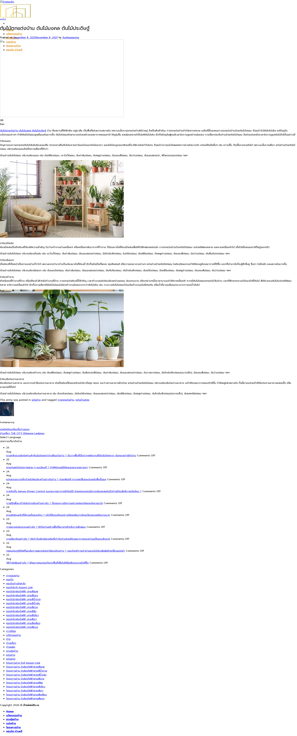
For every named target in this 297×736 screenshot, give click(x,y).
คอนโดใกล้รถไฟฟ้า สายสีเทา (21, 619)
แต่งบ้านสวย (82, 400)
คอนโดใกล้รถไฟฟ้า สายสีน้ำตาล (23, 599)
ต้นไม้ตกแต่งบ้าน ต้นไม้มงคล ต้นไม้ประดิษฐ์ (23, 131)
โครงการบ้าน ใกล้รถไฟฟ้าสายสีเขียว (25, 687)
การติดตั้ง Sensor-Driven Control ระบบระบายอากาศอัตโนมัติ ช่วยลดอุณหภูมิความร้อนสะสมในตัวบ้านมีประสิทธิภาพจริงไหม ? (73, 491)
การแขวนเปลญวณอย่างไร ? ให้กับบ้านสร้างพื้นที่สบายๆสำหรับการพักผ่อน (46, 527)
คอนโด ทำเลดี (14, 731)
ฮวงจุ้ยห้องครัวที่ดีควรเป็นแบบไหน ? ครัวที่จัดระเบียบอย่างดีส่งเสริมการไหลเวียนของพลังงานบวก (58, 515)
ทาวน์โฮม (11, 631)
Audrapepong (70, 37)
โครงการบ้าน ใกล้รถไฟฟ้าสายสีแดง (25, 699)
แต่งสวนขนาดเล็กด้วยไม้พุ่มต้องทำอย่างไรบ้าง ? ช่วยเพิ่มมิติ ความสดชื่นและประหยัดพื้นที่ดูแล (56, 479)
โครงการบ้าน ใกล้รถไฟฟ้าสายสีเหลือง (26, 695)
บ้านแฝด (10, 647)
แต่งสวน (10, 659)
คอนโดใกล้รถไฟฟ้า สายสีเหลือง (23, 623)
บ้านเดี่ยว (11, 643)
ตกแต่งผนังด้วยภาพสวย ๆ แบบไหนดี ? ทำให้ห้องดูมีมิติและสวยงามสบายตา (47, 467)
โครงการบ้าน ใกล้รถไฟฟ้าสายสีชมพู (25, 667)
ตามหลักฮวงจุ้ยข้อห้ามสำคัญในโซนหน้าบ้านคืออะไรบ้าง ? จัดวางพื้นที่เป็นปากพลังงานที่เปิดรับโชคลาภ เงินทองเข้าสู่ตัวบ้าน (71, 455)
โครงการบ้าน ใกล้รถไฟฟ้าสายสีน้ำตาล (26, 671)
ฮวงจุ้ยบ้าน (12, 651)
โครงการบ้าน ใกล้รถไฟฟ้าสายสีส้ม (24, 683)
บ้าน (8, 639)
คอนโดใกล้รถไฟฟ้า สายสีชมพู (22, 591)
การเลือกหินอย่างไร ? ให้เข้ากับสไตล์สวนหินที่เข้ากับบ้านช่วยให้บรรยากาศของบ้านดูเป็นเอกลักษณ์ (58, 539)
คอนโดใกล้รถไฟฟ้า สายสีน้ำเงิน (23, 603)
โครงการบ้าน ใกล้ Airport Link (23, 663)
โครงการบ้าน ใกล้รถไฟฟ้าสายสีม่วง (25, 679)
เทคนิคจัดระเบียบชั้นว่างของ (14, 429)
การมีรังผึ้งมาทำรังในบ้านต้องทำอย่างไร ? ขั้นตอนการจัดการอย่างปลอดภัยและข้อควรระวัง (54, 503)
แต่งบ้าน (3, 19)
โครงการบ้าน (13, 727)
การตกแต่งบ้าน (66, 400)
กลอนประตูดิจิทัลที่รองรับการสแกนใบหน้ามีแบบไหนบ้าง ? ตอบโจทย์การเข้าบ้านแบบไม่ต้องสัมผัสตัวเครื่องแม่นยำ (65, 551)
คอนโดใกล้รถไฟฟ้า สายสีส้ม (21, 611)
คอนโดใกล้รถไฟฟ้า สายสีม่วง (22, 607)
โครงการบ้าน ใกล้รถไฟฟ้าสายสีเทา (24, 691)
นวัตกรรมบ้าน (14, 34)
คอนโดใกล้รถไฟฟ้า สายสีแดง (22, 627)
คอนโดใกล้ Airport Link (19, 587)
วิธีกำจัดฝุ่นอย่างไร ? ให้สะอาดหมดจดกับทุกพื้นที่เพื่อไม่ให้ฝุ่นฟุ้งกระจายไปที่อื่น (47, 563)
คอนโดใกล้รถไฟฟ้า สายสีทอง (22, 595)
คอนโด (9, 579)
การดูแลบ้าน (12, 576)
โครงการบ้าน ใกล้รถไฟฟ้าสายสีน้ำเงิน (26, 675)
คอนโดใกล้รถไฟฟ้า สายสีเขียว (22, 615)
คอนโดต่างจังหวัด (16, 583)
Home (10, 711)
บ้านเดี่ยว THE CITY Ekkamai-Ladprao (22, 433)
